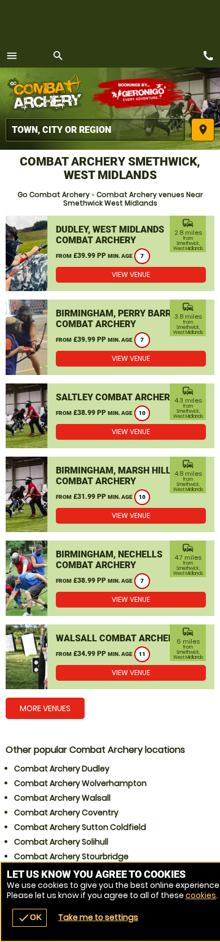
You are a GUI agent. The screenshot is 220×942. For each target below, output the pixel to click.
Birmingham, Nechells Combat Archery (109, 559)
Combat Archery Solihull (61, 841)
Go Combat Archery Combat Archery (48, 93)
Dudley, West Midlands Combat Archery (110, 234)
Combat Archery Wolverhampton (80, 783)
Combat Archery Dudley (61, 768)
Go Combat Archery (53, 194)
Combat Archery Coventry (66, 812)
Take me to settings (98, 917)
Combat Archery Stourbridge (71, 856)
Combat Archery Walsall (62, 797)
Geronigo (139, 93)
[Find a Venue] (96, 129)
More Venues (45, 708)
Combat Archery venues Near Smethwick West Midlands (133, 199)
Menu (12, 56)
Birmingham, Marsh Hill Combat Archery (113, 475)
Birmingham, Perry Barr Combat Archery (113, 318)
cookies (201, 895)
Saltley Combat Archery (115, 397)
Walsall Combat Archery (117, 638)
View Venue (131, 274)
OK (29, 918)
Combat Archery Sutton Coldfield (80, 827)
